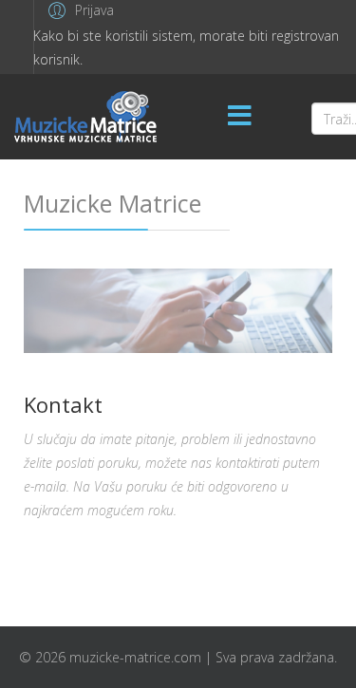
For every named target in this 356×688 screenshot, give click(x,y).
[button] (78, 10)
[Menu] (240, 116)
